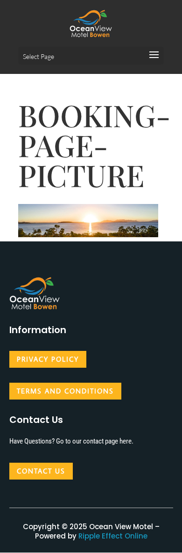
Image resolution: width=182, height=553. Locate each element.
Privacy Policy (48, 359)
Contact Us (41, 470)
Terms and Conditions (65, 390)
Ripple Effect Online (112, 536)
